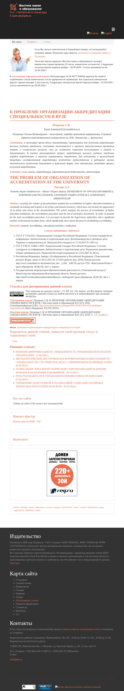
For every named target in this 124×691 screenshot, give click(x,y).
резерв (31, 507)
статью (76, 507)
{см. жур (98, 314)
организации (35, 327)
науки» (38, 510)
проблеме (22, 327)
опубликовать (67, 507)
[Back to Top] (112, 677)
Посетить (15, 563)
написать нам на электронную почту (81, 629)
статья (16, 507)
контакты (49, 507)
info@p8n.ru (24, 16)
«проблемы (29, 510)
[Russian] (94, 33)
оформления (93, 507)
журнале (57, 507)
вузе (78, 327)
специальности (66, 327)
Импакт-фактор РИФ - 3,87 (27, 421)
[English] (107, 33)
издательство (19, 510)
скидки (101, 507)
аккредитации (50, 327)
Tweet (14, 341)
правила (83, 507)
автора (24, 507)
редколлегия (40, 507)
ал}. (106, 314)
